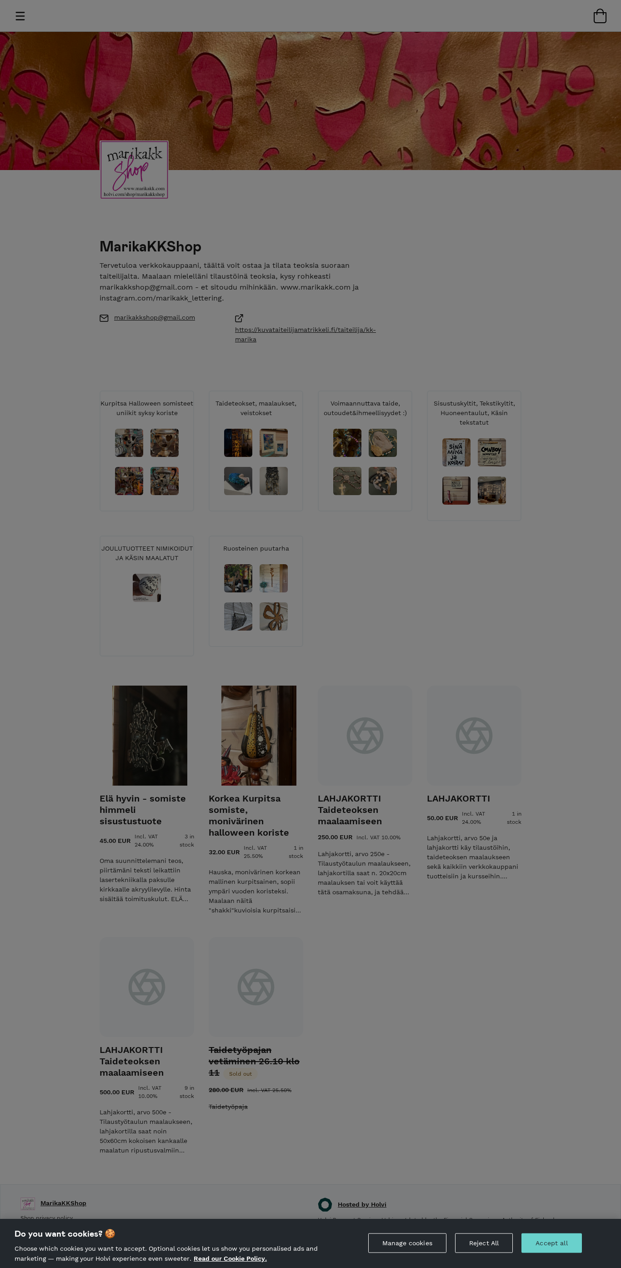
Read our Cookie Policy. (230, 1258)
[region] (310, 1243)
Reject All (484, 1243)
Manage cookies (407, 1243)
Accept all (551, 1243)
